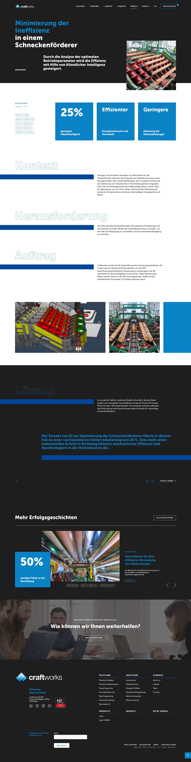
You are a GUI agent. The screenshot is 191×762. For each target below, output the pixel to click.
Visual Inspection (106, 688)
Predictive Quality (106, 680)
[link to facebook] (37, 706)
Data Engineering (106, 696)
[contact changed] (188, 755)
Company (158, 675)
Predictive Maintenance (108, 684)
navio (101, 716)
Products (104, 711)
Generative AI (104, 704)
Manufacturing (132, 684)
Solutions (105, 675)
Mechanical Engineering (136, 692)
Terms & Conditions (130, 745)
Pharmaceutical (132, 700)
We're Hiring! (160, 711)
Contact (156, 692)
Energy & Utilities (133, 688)
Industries (132, 675)
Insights (131, 711)
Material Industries (133, 696)
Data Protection (145, 745)
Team (155, 688)
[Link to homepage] (24, 6)
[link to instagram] (43, 706)
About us (156, 680)
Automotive (131, 680)
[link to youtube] (49, 706)
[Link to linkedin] (31, 706)
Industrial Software (107, 700)
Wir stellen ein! (170, 5)
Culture (156, 684)
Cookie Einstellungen (168, 745)
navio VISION (104, 720)
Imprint (156, 745)
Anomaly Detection (107, 692)
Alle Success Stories (164, 518)
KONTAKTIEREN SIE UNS (93, 638)
